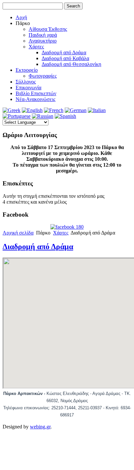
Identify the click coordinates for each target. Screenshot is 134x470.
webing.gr (40, 426)
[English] (32, 110)
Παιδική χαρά (43, 35)
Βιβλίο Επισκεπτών (36, 93)
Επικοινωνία (28, 87)
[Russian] (42, 116)
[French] (53, 110)
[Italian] (97, 110)
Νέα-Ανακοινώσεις (35, 99)
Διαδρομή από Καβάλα (65, 58)
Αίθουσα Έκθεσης (48, 29)
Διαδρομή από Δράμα (64, 52)
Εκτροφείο (27, 70)
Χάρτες (36, 46)
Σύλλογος (26, 81)
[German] (76, 110)
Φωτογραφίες (43, 76)
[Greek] (11, 110)
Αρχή (21, 17)
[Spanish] (65, 116)
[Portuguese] (17, 116)
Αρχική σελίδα (18, 232)
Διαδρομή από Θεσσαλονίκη (71, 64)
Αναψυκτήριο (43, 41)
